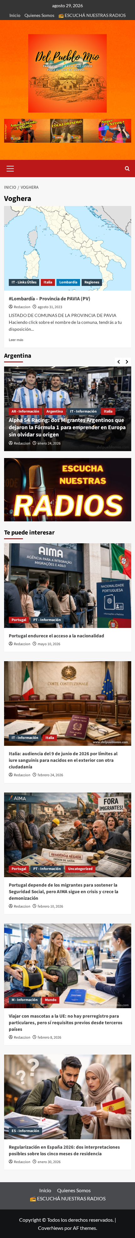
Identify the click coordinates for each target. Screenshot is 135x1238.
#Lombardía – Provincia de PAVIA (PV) (49, 298)
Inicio (14, 15)
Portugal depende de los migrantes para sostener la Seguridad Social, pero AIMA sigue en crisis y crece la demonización (63, 892)
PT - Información (47, 620)
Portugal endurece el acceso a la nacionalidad (56, 636)
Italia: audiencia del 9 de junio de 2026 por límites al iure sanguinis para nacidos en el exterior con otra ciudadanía (63, 760)
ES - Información (25, 1131)
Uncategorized (80, 869)
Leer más (16, 339)
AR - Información (25, 411)
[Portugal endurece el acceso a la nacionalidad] (67, 585)
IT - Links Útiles (24, 282)
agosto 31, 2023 (50, 307)
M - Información (25, 1000)
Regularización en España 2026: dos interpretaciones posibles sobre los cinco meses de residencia (64, 1150)
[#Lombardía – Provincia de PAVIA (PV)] (67, 248)
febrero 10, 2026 (50, 906)
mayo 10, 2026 (49, 644)
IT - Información (83, 411)
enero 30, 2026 (49, 1162)
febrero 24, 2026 (50, 775)
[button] (10, 168)
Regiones (91, 282)
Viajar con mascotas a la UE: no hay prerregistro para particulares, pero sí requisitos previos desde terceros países (65, 1023)
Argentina (54, 411)
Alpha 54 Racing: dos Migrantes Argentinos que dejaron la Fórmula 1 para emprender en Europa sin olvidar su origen (67, 427)
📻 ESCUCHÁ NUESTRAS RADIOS (92, 15)
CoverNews (50, 1228)
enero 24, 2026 (49, 443)
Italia (48, 282)
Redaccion (22, 307)
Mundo (51, 1000)
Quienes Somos (39, 15)
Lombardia (68, 282)
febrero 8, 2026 (49, 1037)
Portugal (19, 620)
